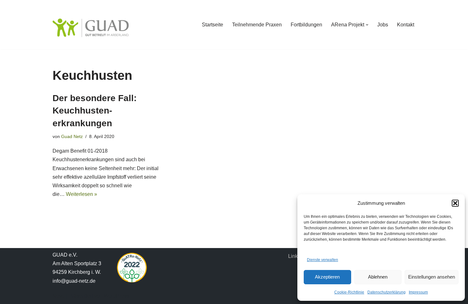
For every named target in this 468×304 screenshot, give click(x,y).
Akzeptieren (327, 277)
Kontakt (405, 24)
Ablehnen (377, 277)
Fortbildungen (306, 24)
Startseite (212, 24)
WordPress (116, 296)
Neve (59, 296)
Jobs (382, 24)
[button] (455, 203)
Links (294, 256)
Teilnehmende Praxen (257, 24)
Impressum (418, 292)
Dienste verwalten (322, 260)
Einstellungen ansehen (431, 277)
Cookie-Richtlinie (349, 292)
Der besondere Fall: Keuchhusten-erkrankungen (95, 110)
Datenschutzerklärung (386, 292)
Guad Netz (72, 136)
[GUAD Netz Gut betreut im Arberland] (91, 27)
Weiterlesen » (81, 194)
